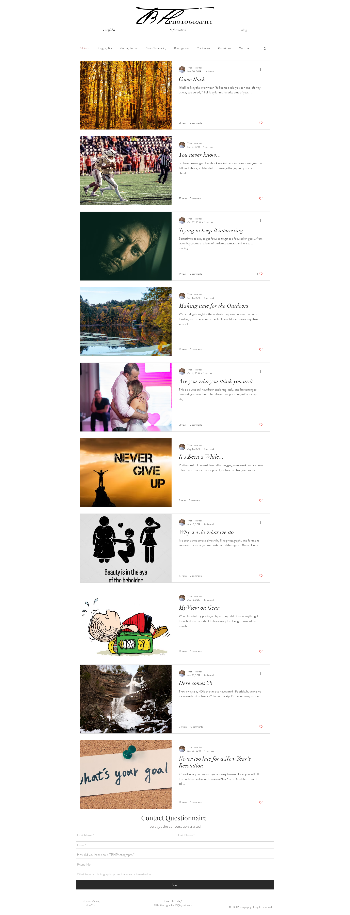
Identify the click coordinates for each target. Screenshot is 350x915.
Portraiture (224, 48)
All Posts (85, 48)
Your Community (156, 48)
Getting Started (129, 48)
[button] (178, 30)
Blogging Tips (105, 48)
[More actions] (262, 69)
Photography (181, 48)
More (242, 48)
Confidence (203, 48)
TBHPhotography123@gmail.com (173, 905)
